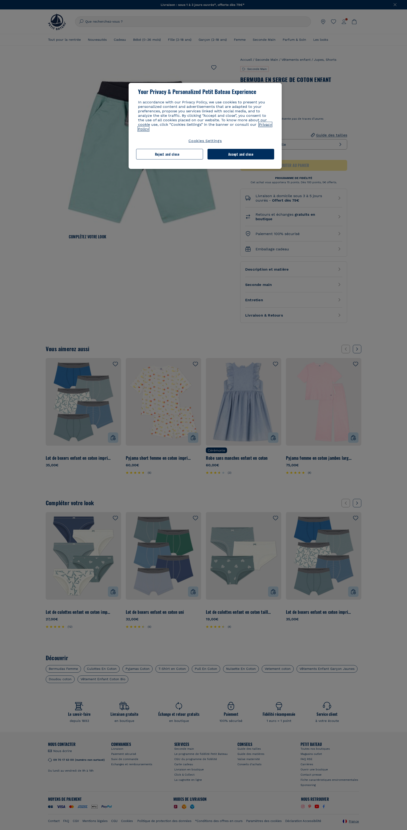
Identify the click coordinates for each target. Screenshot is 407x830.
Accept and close (240, 154)
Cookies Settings (205, 140)
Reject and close (167, 154)
